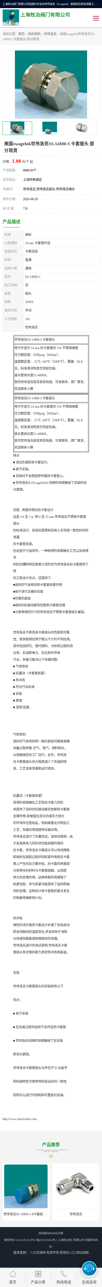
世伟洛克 (50, 34)
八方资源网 (38, 1253)
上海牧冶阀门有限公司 (71, 1240)
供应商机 (34, 34)
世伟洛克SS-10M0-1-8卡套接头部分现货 (31, 1214)
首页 (21, 34)
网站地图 (82, 1253)
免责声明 (52, 1253)
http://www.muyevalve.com (20, 1119)
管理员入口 (67, 1253)
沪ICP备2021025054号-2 (43, 1240)
